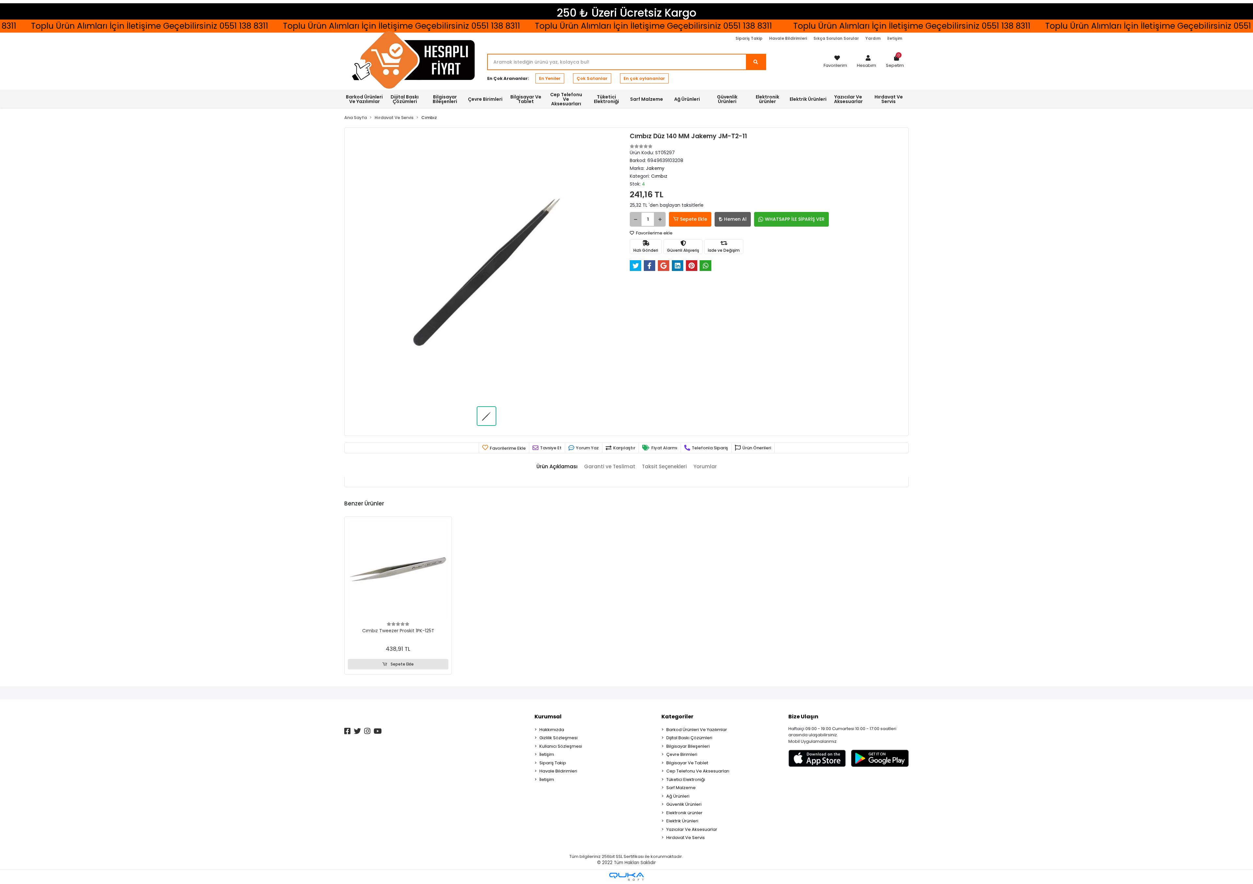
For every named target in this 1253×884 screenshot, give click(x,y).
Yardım (873, 38)
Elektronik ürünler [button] (767, 99)
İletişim (894, 38)
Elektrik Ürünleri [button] (808, 99)
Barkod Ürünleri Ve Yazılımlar (696, 730)
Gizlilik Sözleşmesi (558, 738)
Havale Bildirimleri (788, 38)
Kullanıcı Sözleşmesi (560, 746)
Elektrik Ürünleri (682, 821)
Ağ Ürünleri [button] (687, 99)
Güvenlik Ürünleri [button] (727, 99)
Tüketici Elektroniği (685, 779)
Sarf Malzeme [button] (646, 99)
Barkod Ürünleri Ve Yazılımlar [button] (364, 99)
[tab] (557, 467)
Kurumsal (548, 716)
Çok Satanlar (592, 78)
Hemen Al (735, 219)
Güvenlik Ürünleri (684, 804)
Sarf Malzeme (681, 788)
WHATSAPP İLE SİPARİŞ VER (795, 219)
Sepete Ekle (693, 219)
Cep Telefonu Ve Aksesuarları (697, 771)
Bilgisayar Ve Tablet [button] (525, 99)
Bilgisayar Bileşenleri (688, 746)
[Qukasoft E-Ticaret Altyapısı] (626, 877)
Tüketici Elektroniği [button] (606, 99)
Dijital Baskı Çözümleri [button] (405, 99)
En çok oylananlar (644, 78)
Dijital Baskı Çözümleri (689, 738)
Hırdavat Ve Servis (685, 837)
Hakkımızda (551, 730)
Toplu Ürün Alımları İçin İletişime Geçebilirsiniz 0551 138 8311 (602, 26)
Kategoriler (677, 716)
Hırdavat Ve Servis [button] (888, 99)
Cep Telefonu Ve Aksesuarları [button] (566, 99)
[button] (866, 62)
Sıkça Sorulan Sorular (836, 38)
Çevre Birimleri (681, 754)
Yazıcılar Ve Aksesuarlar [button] (848, 99)
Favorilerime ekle (654, 233)
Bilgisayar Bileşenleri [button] (445, 99)
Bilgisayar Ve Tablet (687, 763)
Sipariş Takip (749, 38)
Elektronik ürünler (684, 813)
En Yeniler (550, 78)
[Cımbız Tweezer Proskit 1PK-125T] (398, 570)
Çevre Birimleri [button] (485, 99)
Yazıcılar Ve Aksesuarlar (691, 829)
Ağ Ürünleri (677, 796)
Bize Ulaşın (803, 716)
